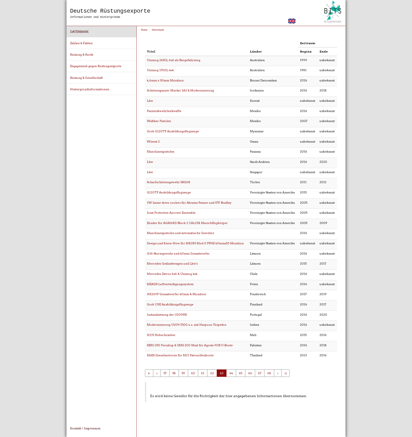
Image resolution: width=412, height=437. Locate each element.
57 (165, 373)
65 (240, 373)
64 (231, 373)
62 (212, 373)
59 (183, 373)
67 (259, 373)
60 (193, 373)
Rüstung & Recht (81, 54)
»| (285, 373)
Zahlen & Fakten (81, 43)
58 (174, 373)
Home (144, 29)
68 (269, 373)
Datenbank (79, 31)
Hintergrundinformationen (89, 89)
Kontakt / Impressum (85, 428)
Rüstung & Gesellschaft (86, 78)
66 (250, 373)
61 (202, 373)
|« (149, 373)
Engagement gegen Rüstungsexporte (95, 66)
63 (221, 373)
